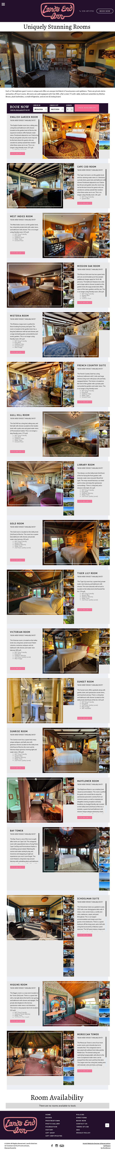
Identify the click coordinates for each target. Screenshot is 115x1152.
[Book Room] (17, 153)
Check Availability (87, 108)
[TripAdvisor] (62, 1146)
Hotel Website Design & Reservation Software (97, 1145)
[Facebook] (52, 1146)
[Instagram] (57, 1146)
